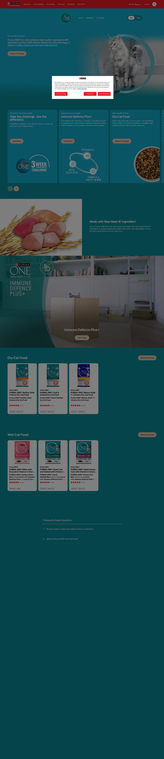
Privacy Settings (61, 94)
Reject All (90, 94)
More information (82, 89)
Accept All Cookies (104, 94)
